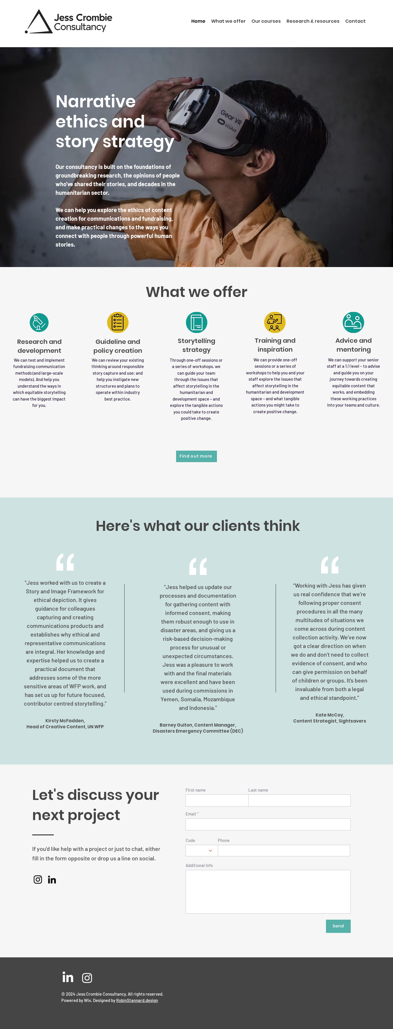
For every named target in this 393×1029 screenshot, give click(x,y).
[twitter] (87, 977)
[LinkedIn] (52, 879)
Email (191, 814)
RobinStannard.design (137, 1000)
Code (190, 840)
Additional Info (199, 865)
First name (196, 790)
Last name (258, 790)
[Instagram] (37, 879)
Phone (224, 840)
